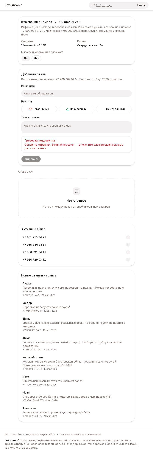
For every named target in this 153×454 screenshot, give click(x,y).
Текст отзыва (30, 117)
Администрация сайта (40, 434)
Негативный (41, 109)
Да (26, 58)
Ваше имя (28, 86)
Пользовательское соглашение (80, 434)
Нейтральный (115, 109)
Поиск (141, 5)
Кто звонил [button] (13, 5)
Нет (36, 58)
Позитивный (78, 109)
